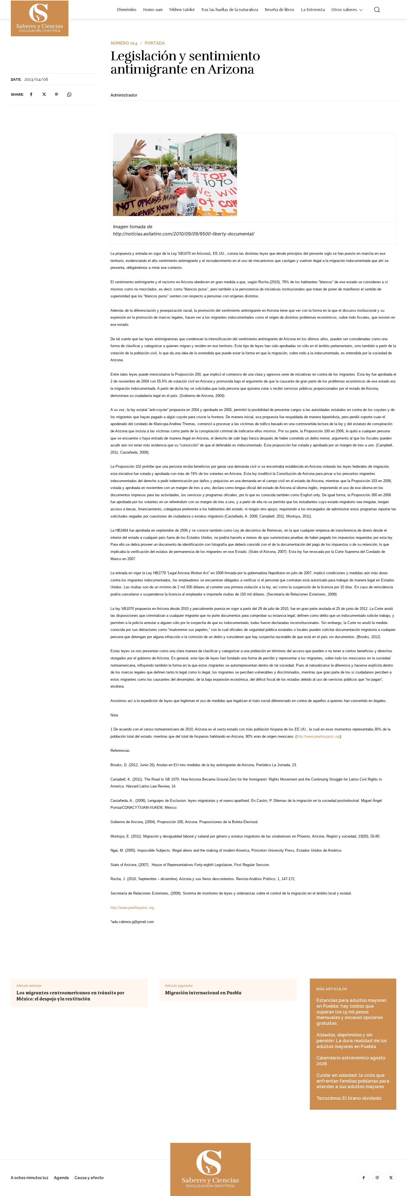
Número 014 (124, 43)
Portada (155, 43)
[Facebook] (31, 94)
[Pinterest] (56, 94)
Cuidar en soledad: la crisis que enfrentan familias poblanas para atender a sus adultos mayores (352, 1081)
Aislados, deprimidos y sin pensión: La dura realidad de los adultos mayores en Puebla (351, 1040)
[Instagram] (377, 1177)
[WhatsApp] (69, 94)
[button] (376, 9)
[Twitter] (43, 94)
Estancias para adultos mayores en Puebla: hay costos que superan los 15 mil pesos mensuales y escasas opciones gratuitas (351, 1012)
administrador (123, 95)
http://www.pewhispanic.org (318, 736)
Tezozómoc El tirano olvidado (348, 1098)
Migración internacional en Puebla (203, 992)
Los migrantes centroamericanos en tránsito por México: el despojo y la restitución (70, 995)
